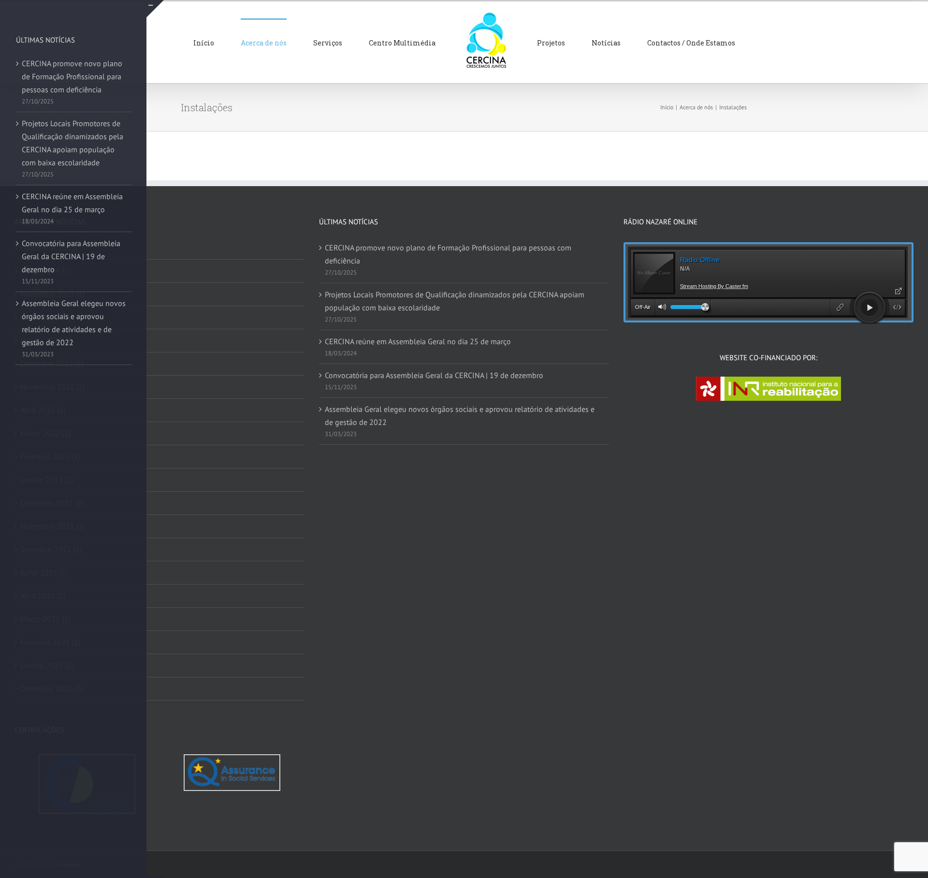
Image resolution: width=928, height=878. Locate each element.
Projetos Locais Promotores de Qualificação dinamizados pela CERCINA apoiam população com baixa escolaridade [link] (454, 301)
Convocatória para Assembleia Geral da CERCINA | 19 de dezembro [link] (434, 375)
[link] (248, 42)
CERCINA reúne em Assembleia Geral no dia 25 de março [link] (418, 341)
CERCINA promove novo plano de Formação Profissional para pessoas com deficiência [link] (448, 254)
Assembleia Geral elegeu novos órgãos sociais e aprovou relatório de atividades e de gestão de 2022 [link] (459, 415)
